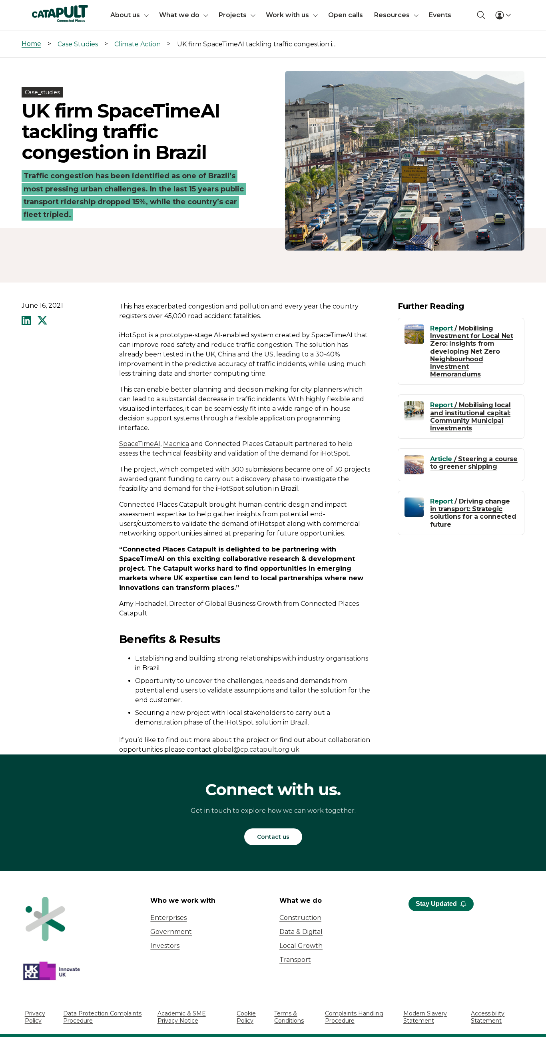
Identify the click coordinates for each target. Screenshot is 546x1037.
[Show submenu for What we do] (206, 15)
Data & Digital (301, 931)
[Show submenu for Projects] (253, 15)
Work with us (287, 15)
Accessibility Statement (487, 1017)
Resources (392, 15)
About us (125, 15)
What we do (179, 15)
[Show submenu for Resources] (416, 15)
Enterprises (168, 918)
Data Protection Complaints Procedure (102, 1017)
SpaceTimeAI (139, 444)
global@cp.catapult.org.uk (256, 749)
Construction (300, 918)
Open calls (345, 15)
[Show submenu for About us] (146, 15)
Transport (295, 959)
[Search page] (481, 15)
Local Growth (301, 945)
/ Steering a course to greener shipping (473, 462)
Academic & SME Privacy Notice (181, 1017)
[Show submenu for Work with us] (315, 15)
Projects (233, 15)
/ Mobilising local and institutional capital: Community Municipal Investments (470, 416)
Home (31, 44)
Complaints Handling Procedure (354, 1017)
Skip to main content (39, 10)
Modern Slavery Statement (425, 1017)
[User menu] (503, 15)
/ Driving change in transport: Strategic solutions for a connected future (473, 513)
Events (440, 15)
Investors (164, 945)
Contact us (273, 836)
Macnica (176, 444)
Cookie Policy (246, 1017)
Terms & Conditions (289, 1017)
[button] (26, 321)
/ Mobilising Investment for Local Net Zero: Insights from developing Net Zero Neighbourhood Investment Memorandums (471, 351)
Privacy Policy (35, 1017)
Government (171, 931)
